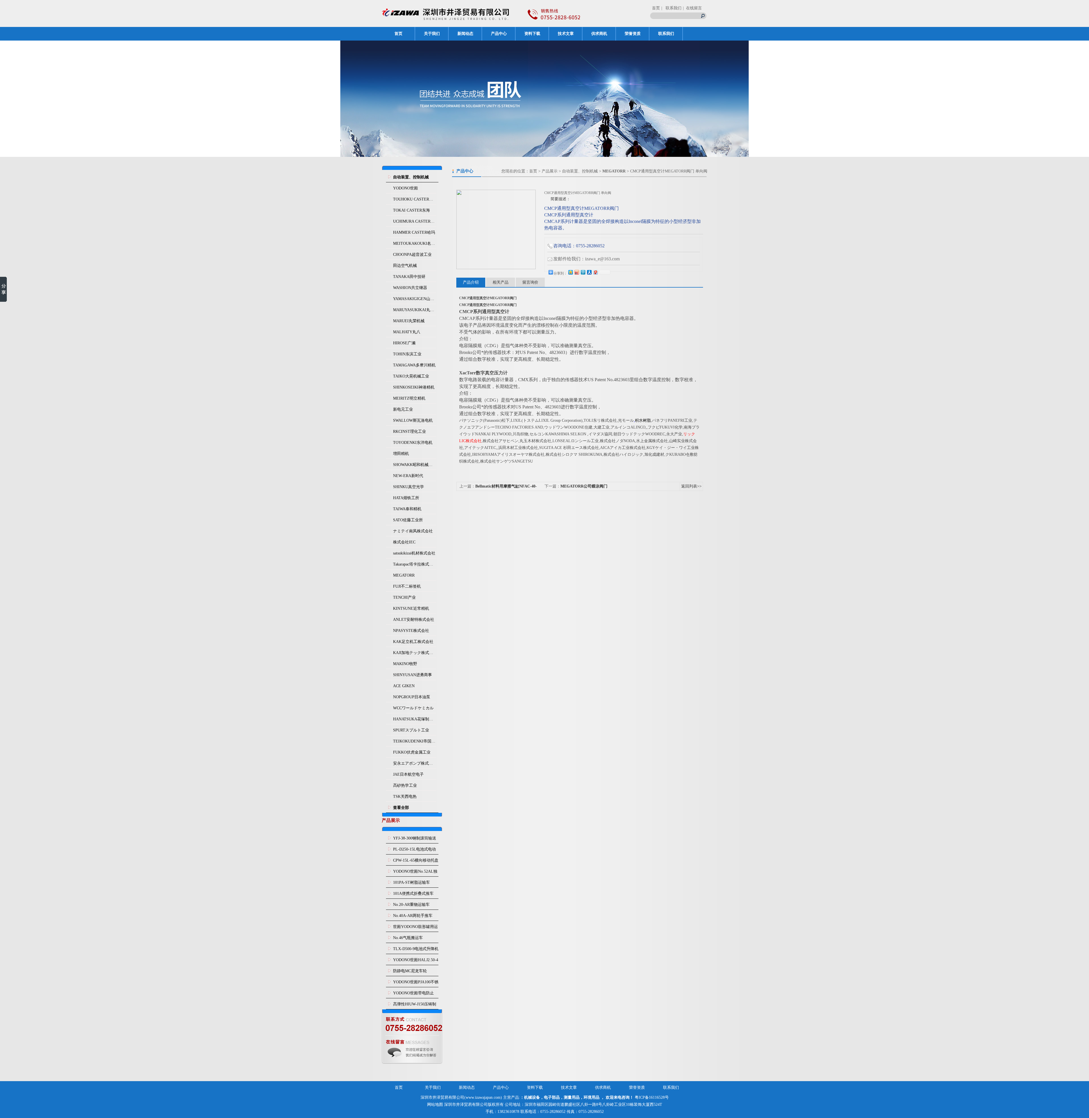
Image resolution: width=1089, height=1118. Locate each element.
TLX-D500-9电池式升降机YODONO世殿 (415, 950)
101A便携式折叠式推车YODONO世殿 (413, 895)
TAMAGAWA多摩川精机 (414, 365)
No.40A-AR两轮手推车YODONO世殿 (412, 917)
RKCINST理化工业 (409, 431)
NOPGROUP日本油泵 (411, 697)
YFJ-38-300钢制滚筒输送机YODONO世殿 (414, 839)
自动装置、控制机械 (580, 171)
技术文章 (566, 33)
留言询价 (530, 282)
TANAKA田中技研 (409, 277)
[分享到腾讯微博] (583, 272)
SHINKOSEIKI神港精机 (413, 387)
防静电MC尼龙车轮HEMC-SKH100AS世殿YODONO (413, 972)
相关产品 (500, 282)
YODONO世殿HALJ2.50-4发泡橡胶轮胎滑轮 (415, 961)
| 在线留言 (692, 8)
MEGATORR (404, 575)
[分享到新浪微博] (576, 272)
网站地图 (435, 1104)
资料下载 (532, 33)
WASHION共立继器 (410, 288)
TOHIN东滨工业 (407, 354)
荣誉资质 (633, 33)
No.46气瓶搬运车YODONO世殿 (408, 939)
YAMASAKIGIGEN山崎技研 (414, 299)
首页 (656, 8)
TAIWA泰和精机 (407, 509)
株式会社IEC (404, 542)
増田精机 (401, 454)
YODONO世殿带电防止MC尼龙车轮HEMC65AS (414, 994)
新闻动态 (465, 33)
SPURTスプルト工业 (411, 730)
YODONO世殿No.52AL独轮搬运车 (415, 873)
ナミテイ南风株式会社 (413, 531)
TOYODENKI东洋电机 (412, 442)
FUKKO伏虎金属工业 (411, 752)
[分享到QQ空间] (570, 272)
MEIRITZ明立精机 (409, 398)
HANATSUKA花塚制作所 (414, 719)
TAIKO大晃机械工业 (411, 376)
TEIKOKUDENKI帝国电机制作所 (414, 741)
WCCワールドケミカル (413, 708)
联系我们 (666, 33)
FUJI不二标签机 (407, 586)
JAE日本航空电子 (408, 774)
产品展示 (550, 171)
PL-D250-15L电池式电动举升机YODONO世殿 (414, 851)
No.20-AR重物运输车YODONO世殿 (411, 906)
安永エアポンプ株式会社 (414, 763)
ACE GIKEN (404, 686)
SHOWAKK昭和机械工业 (414, 465)
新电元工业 (403, 409)
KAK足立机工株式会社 (413, 642)
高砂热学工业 (405, 785)
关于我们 (432, 33)
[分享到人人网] (589, 272)
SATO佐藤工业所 (408, 520)
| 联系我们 (671, 8)
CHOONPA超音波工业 (412, 254)
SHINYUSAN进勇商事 (412, 675)
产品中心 (499, 33)
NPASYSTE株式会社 (411, 630)
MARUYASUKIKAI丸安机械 (414, 310)
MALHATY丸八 (406, 332)
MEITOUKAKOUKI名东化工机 (414, 243)
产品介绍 (471, 282)
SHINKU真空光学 (408, 487)
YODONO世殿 (405, 188)
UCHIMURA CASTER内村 (414, 221)
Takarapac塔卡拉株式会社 (414, 564)
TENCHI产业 (404, 597)
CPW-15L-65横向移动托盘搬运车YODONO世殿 (415, 862)
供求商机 (599, 33)
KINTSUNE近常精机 (411, 608)
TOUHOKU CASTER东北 (414, 199)
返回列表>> (691, 486)
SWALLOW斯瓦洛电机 (413, 420)
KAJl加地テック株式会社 (414, 653)
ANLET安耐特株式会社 (413, 619)
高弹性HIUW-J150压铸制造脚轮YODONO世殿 (414, 1005)
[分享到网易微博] (595, 272)
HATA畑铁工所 (406, 498)
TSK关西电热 (405, 796)
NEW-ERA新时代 (408, 476)
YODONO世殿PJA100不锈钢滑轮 (415, 983)
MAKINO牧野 (405, 664)
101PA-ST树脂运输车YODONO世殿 (411, 884)
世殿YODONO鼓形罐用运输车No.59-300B (415, 928)
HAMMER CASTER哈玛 (414, 232)
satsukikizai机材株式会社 (414, 553)
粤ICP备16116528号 (652, 1097)
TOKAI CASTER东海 (411, 210)
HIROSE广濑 (404, 343)
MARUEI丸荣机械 (409, 321)
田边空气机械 (405, 265)
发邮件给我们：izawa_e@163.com (586, 258)
